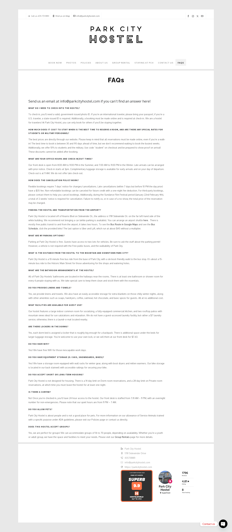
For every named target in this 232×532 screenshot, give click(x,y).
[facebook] (188, 16)
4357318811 (130, 457)
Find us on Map (63, 16)
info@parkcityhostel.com (88, 16)
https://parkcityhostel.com (138, 467)
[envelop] (202, 16)
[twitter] (197, 16)
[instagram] (193, 16)
